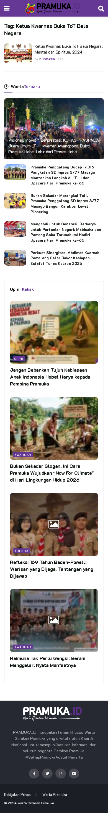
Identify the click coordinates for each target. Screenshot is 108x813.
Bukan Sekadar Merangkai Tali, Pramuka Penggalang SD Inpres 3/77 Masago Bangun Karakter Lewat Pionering (64, 203)
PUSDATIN (47, 59)
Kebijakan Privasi (18, 794)
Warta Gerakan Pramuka (35, 803)
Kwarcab (22, 455)
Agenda (21, 551)
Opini (18, 359)
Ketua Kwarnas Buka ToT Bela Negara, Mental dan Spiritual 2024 (69, 49)
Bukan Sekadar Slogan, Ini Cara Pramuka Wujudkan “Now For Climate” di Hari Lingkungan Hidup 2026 (52, 473)
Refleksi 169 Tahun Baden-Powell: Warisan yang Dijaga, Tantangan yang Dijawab (51, 569)
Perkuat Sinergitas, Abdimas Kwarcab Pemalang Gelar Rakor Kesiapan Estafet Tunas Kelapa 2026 (64, 258)
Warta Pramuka (54, 794)
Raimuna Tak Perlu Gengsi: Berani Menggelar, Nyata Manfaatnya (47, 661)
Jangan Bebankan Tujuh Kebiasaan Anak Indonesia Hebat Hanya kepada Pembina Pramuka (50, 376)
